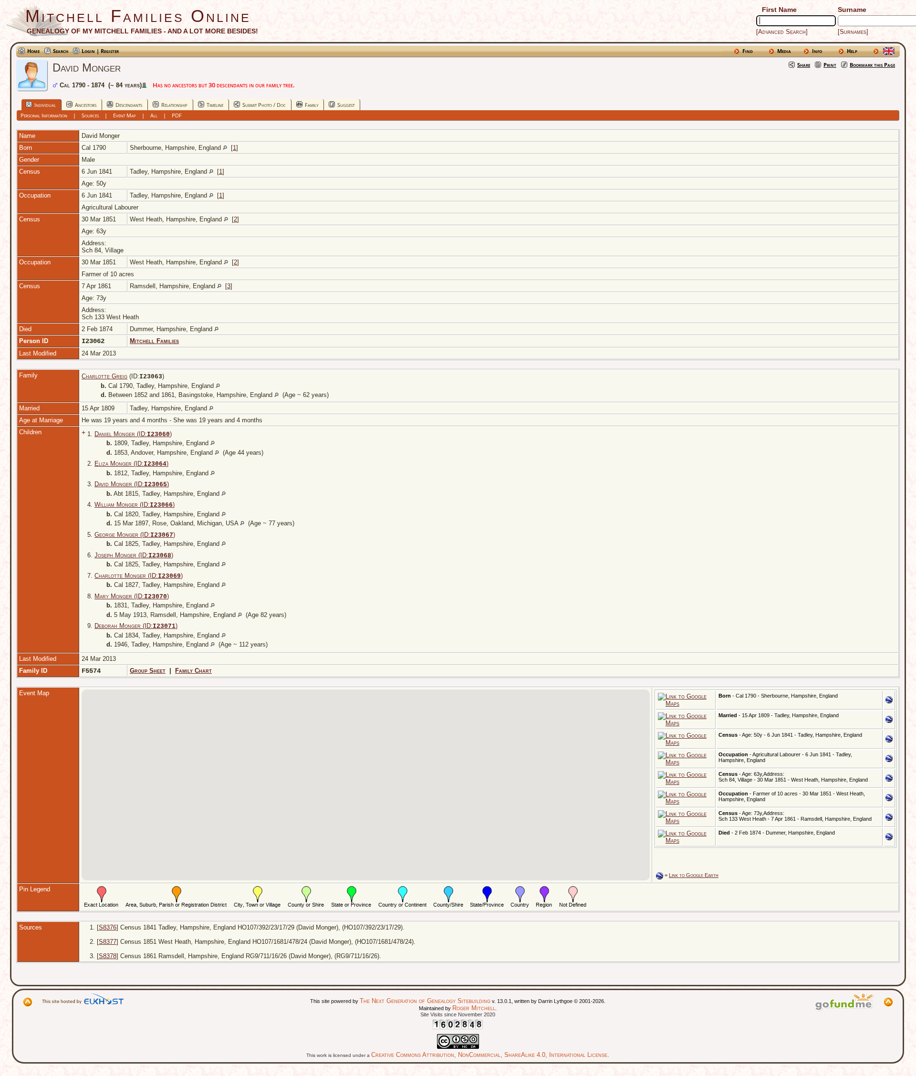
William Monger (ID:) (134, 504)
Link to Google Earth (693, 875)
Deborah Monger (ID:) (135, 625)
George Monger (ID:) (134, 534)
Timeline (215, 104)
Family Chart (193, 670)
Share (803, 64)
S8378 (107, 956)
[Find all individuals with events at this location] (225, 147)
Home (33, 50)
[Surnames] (853, 31)
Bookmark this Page (872, 64)
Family (311, 104)
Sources (90, 115)
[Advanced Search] (782, 31)
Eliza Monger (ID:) (131, 463)
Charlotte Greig (104, 376)
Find (747, 50)
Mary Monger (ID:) (131, 596)
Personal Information (44, 115)
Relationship (174, 104)
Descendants (128, 104)
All (153, 115)
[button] (374, 776)
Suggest (345, 104)
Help (852, 50)
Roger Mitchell (473, 1008)
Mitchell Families (154, 341)
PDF (177, 115)
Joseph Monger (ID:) (133, 555)
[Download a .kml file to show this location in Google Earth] (889, 701)
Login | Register (100, 50)
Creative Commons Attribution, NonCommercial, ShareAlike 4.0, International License (489, 1054)
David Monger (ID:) (131, 484)
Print (829, 64)
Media (784, 50)
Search (60, 50)
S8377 (107, 941)
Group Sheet (148, 670)
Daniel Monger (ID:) (133, 434)
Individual (45, 104)
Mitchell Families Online (138, 16)
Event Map (124, 115)
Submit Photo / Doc (264, 104)
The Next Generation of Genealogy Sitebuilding (425, 1000)
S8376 (107, 927)
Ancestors (85, 104)
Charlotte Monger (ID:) (138, 575)
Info (817, 50)
